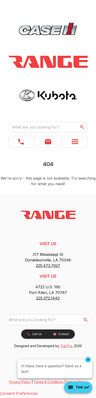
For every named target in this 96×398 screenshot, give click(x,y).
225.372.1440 (48, 298)
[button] (21, 142)
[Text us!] (78, 388)
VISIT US (48, 243)
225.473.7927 (48, 265)
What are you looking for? (35, 127)
